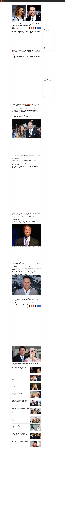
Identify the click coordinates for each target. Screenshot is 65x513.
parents (20, 213)
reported (14, 50)
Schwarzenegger (28, 104)
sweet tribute (27, 262)
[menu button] (63, 1)
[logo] (3, 1)
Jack (38, 166)
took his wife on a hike (30, 163)
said (12, 54)
